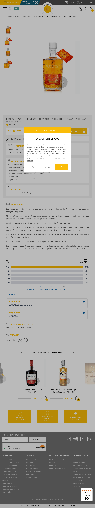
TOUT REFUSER (47, 168)
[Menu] (91, 489)
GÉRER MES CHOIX (34, 168)
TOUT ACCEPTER (61, 167)
